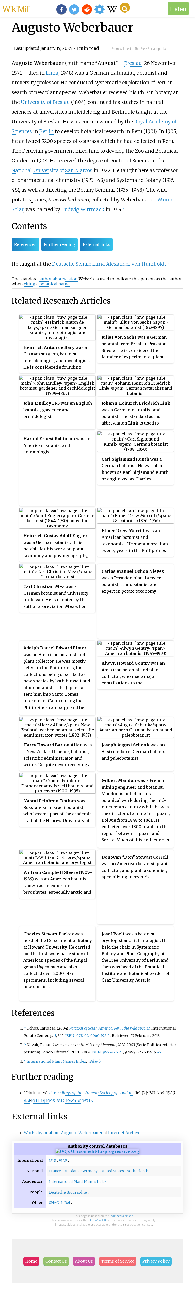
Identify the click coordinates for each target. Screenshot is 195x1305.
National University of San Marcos (52, 170)
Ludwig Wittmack (82, 209)
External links (96, 244)
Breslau (133, 63)
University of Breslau (45, 102)
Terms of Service (117, 1261)
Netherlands (137, 1171)
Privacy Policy (156, 1261)
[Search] (125, 8)
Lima (52, 73)
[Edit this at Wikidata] (97, 1151)
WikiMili (16, 8)
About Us (84, 1261)
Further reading (59, 244)
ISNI (52, 1160)
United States (112, 1171)
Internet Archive (124, 1132)
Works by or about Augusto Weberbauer (63, 1132)
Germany (89, 1171)
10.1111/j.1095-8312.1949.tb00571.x (62, 1100)
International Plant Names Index (56, 1061)
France (55, 1171)
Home (31, 1261)
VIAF (63, 1160)
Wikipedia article (121, 1216)
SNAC (54, 1202)
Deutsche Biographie (68, 1192)
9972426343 (113, 1052)
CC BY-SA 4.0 (97, 1220)
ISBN (69, 1035)
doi (27, 1100)
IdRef (65, 1202)
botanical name (54, 283)
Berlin (46, 131)
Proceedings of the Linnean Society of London (91, 1092)
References (25, 244)
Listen (178, 8)
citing (29, 283)
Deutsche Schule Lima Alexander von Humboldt (109, 264)
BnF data (71, 1171)
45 (159, 1052)
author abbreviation (58, 278)
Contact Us (56, 1261)
